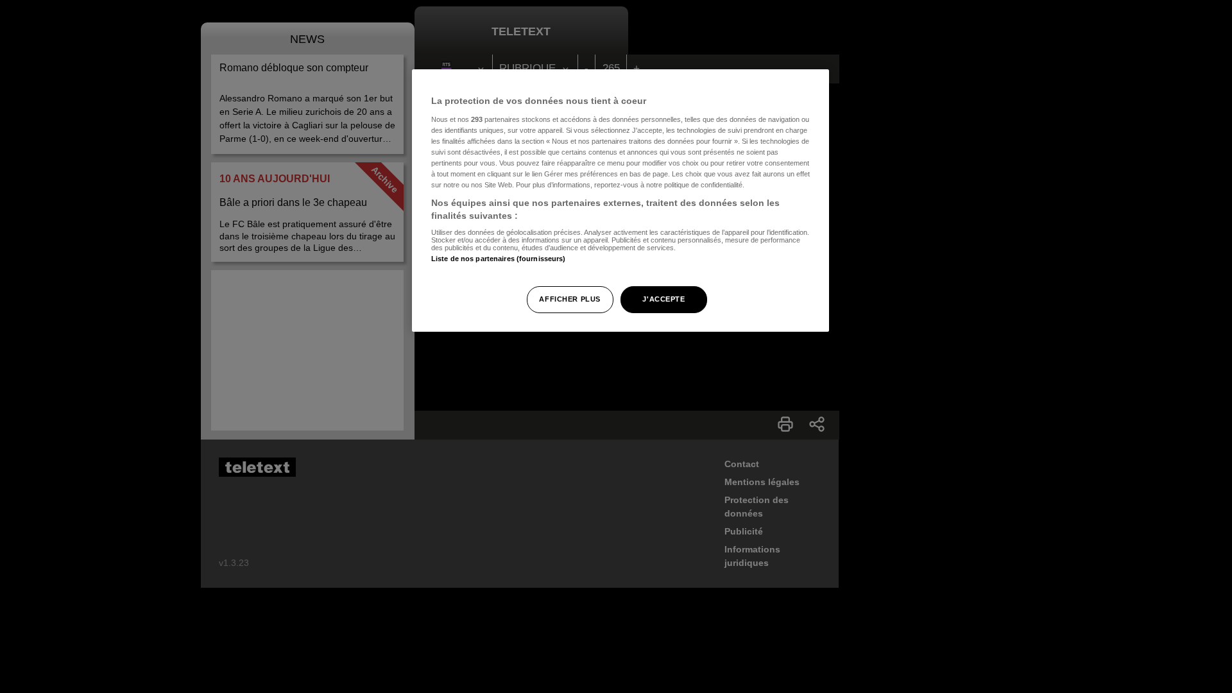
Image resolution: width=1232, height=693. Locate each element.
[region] (620, 200)
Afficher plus (569, 299)
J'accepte (663, 299)
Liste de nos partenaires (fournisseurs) (498, 258)
